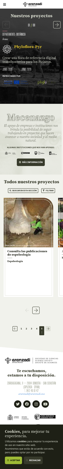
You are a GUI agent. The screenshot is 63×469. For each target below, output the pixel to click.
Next (57, 24)
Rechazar (35, 460)
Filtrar (49, 190)
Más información (32, 162)
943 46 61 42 (32, 390)
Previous (6, 24)
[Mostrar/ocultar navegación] (4, 4)
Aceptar (15, 460)
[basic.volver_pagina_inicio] (32, 4)
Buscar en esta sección (24, 190)
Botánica (21, 34)
